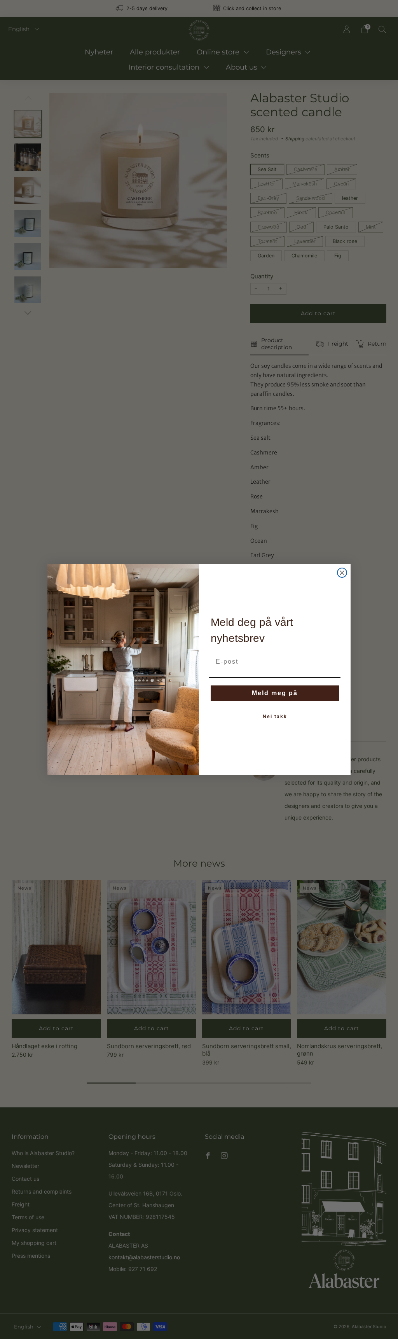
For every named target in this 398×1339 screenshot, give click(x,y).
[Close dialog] (342, 572)
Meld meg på (275, 693)
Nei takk (275, 716)
